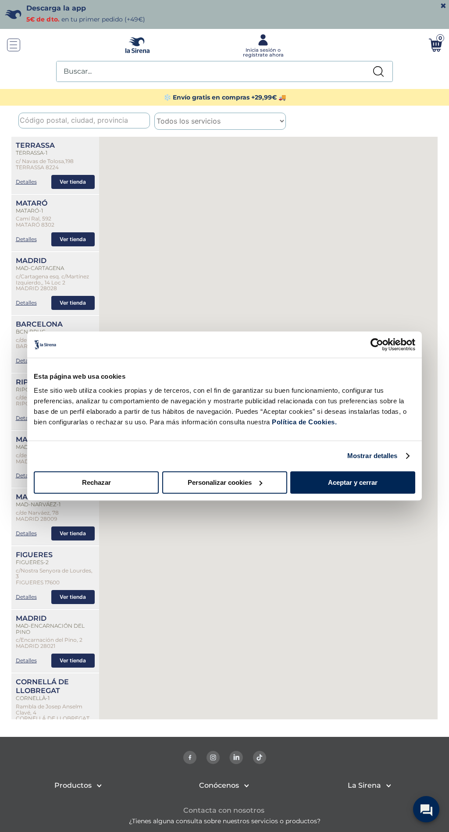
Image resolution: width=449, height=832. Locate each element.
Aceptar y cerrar (353, 482)
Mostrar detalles (372, 455)
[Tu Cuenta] (262, 45)
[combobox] (224, 71)
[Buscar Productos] (378, 71)
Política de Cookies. (303, 422)
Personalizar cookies (220, 482)
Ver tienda (73, 181)
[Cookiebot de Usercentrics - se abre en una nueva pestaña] (377, 344)
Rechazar (96, 482)
